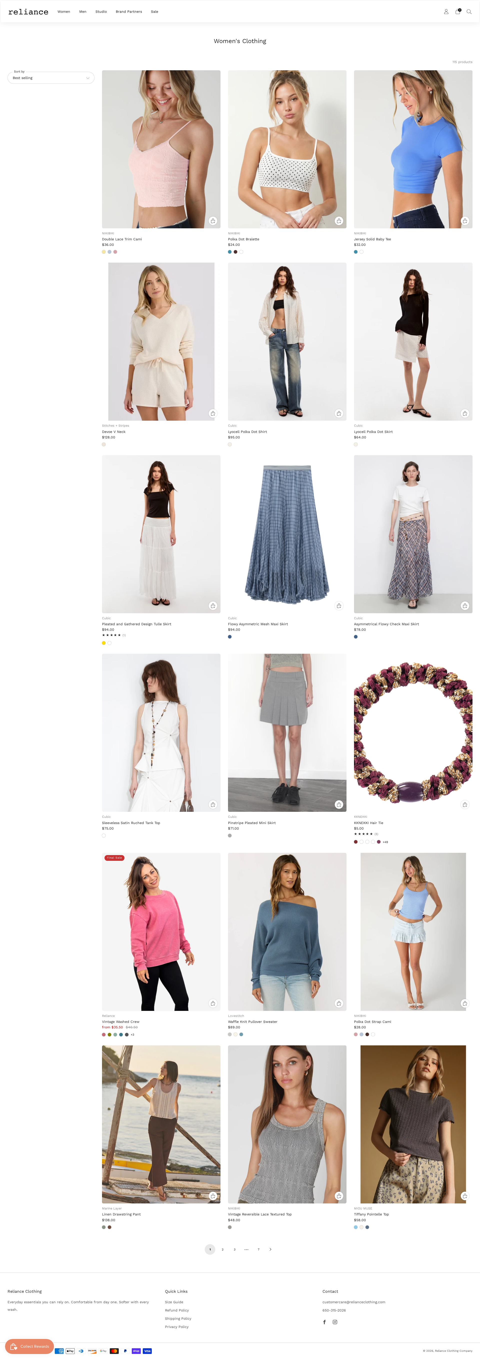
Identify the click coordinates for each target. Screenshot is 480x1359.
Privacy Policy (176, 1327)
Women (64, 12)
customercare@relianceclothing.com (353, 1302)
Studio (101, 12)
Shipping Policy (178, 1318)
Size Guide (174, 1302)
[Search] (469, 11)
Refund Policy (177, 1310)
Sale (154, 12)
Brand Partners (129, 12)
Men (82, 12)
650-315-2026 (334, 1310)
